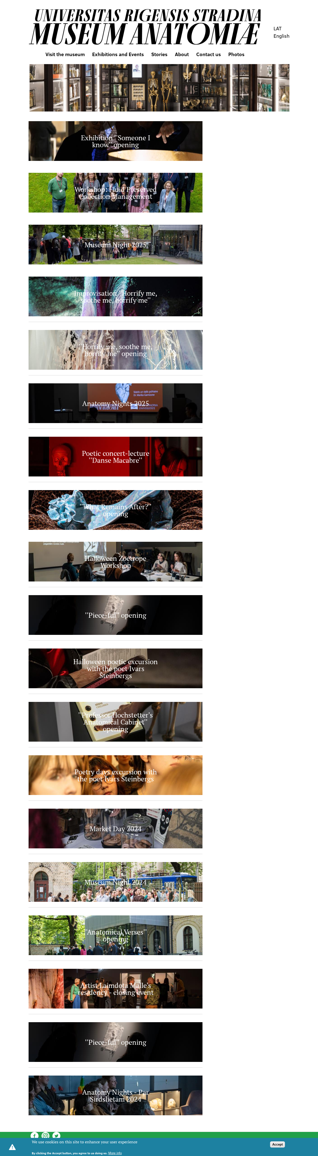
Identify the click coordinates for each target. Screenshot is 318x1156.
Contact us (208, 54)
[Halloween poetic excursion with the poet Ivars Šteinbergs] (115, 686)
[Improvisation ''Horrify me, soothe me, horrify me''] (115, 315)
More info (115, 1153)
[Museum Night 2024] (115, 900)
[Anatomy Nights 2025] (115, 421)
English (281, 35)
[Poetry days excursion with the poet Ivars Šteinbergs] (115, 793)
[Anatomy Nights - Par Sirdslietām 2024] (115, 1114)
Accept (277, 1144)
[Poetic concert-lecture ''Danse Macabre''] (115, 475)
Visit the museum (65, 54)
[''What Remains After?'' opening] (115, 528)
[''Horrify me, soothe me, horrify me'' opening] (115, 368)
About (182, 54)
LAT (278, 28)
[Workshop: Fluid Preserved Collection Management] (115, 211)
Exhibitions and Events (118, 54)
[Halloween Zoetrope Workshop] (115, 580)
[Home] (145, 27)
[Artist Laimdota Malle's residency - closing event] (115, 1007)
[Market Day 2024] (115, 847)
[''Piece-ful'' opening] (115, 633)
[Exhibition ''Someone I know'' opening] (115, 159)
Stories (159, 54)
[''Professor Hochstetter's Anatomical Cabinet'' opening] (115, 740)
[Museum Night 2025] (115, 263)
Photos (236, 54)
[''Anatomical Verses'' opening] (115, 953)
